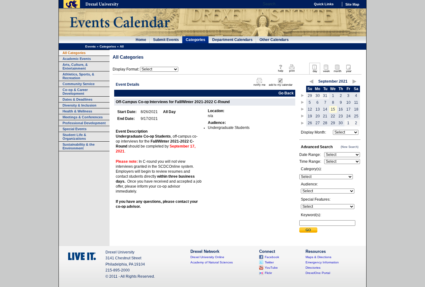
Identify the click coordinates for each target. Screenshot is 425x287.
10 (348, 102)
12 (310, 109)
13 (317, 109)
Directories (313, 267)
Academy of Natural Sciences (211, 262)
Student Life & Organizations (74, 136)
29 (310, 96)
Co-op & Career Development (75, 91)
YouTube (271, 267)
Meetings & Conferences (83, 117)
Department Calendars (232, 40)
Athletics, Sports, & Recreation (78, 76)
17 (348, 109)
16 (341, 109)
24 (348, 116)
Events (90, 46)
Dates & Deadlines (77, 99)
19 (310, 116)
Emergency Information (322, 262)
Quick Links (324, 4)
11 (356, 102)
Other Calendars (274, 40)
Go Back (286, 93)
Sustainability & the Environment (79, 146)
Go (304, 4)
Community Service (79, 84)
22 (333, 116)
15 (333, 109)
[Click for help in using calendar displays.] (280, 73)
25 (356, 116)
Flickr (268, 273)
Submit (308, 230)
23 (341, 116)
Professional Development (84, 123)
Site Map (352, 4)
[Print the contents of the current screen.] (292, 73)
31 (325, 96)
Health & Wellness (77, 111)
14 (325, 109)
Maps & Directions (318, 257)
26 (310, 123)
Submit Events (166, 40)
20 (317, 116)
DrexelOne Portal (318, 273)
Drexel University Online (207, 257)
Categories (195, 40)
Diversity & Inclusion (79, 105)
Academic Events (77, 59)
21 (325, 116)
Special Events (74, 129)
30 (317, 96)
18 (356, 109)
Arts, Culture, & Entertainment (75, 66)
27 (317, 123)
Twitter (269, 262)
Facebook (272, 257)
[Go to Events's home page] (119, 31)
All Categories (74, 53)
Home (141, 40)
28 (325, 123)
